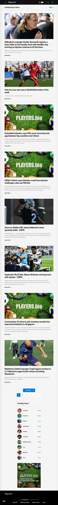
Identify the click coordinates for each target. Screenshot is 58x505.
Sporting (25, 415)
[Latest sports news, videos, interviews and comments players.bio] (12, 2)
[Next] (39, 395)
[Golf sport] (19, 457)
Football (25, 410)
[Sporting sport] (19, 415)
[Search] (48, 2)
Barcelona (26, 426)
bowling (25, 452)
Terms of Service (24, 502)
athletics (25, 436)
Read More (7, 55)
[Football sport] (19, 410)
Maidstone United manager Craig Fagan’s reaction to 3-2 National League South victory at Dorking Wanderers (28, 371)
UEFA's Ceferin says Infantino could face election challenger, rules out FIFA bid (26, 181)
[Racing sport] (19, 421)
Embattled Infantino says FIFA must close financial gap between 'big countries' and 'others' (27, 134)
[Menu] (5, 2)
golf (24, 457)
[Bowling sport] (19, 452)
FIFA (24, 447)
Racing (25, 421)
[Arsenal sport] (19, 431)
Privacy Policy (36, 502)
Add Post (15, 502)
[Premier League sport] (19, 442)
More (50, 7)
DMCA (44, 502)
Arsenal (25, 431)
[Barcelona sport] (19, 426)
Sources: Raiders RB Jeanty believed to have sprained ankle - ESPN (24, 228)
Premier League (27, 442)
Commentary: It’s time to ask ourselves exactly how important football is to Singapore (27, 322)
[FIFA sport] (19, 447)
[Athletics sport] (19, 436)
